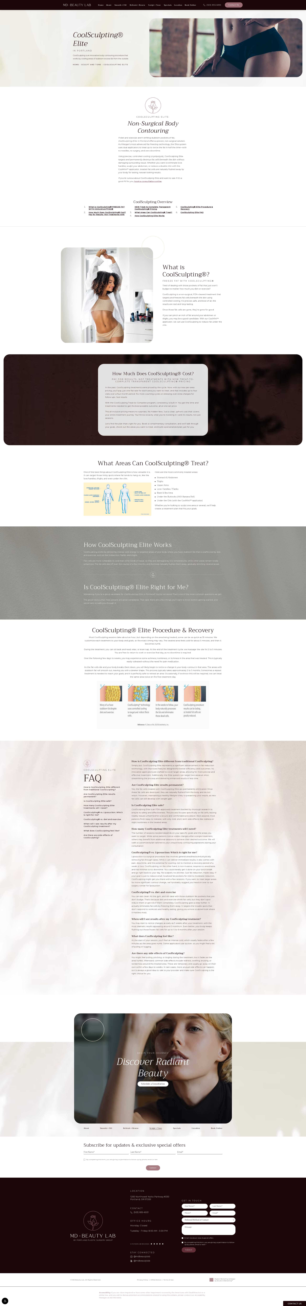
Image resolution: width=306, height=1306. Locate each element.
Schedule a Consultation (153, 1083)
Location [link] (178, 5)
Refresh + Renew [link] (137, 5)
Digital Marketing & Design (225, 1280)
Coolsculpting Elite (116, 64)
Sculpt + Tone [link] (154, 5)
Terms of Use (168, 1280)
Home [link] (101, 5)
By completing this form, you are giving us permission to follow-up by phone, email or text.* (209, 1243)
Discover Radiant (153, 1067)
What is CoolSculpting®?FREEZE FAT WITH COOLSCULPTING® (107, 208)
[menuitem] (101, 5)
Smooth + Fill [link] (121, 5)
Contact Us (233, 4)
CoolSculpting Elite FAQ (192, 212)
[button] (5, 1301)
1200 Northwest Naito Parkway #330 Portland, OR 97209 (149, 1198)
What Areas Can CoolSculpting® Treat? (153, 212)
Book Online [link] (190, 5)
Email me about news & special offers (198, 1238)
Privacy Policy (142, 1280)
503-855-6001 (115, 1298)
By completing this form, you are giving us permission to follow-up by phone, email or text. (122, 1159)
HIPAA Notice (156, 1280)
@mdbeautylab (153, 1257)
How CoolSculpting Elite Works (150, 216)
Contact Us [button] (294, 1304)
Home (76, 64)
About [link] (108, 5)
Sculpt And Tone (91, 64)
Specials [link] (168, 5)
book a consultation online (148, 181)
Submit (153, 1167)
